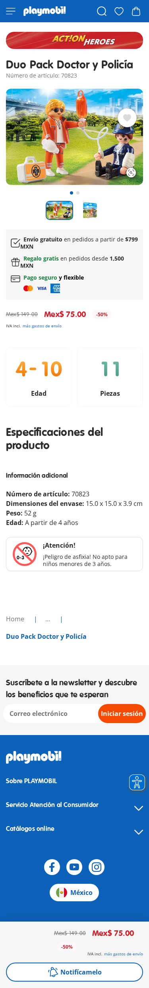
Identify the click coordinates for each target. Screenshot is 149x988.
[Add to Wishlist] (127, 117)
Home (16, 619)
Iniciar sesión (122, 713)
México (81, 892)
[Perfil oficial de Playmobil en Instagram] (96, 867)
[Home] (44, 11)
